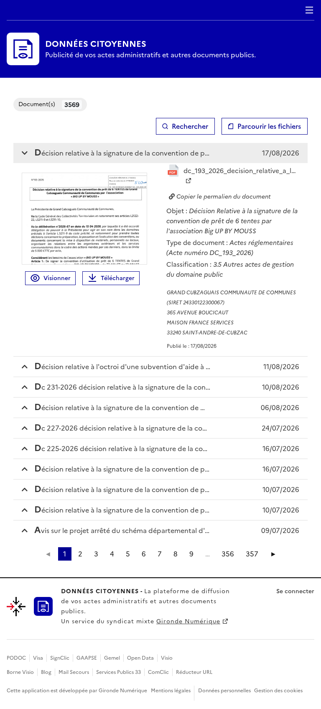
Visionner (57, 278)
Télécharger (118, 278)
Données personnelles (224, 690)
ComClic (158, 672)
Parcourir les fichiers (269, 126)
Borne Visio (20, 672)
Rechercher (190, 126)
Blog (46, 672)
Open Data (140, 658)
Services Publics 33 (118, 672)
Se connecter (295, 591)
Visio (167, 658)
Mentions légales (171, 690)
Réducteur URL (194, 672)
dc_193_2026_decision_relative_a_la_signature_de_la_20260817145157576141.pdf (241, 171)
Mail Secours (74, 672)
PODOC (16, 658)
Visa (38, 658)
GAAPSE (86, 658)
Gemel (112, 658)
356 (228, 554)
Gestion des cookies (278, 690)
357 (252, 554)
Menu (309, 10)
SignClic (59, 658)
